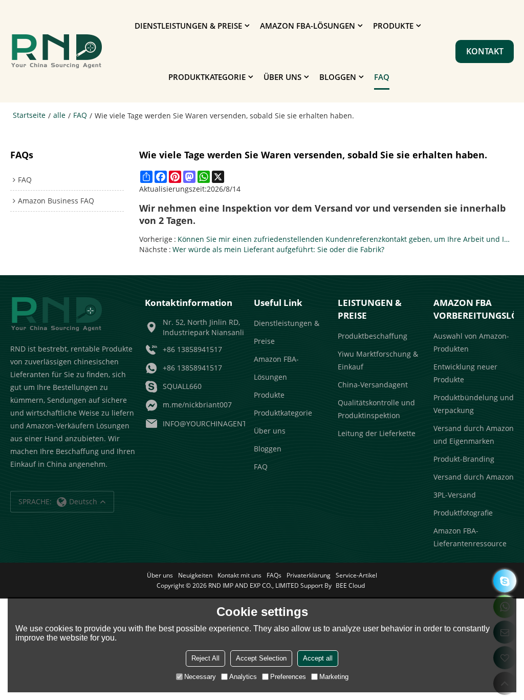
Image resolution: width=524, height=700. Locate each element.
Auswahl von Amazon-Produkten (471, 342)
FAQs (274, 575)
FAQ (381, 77)
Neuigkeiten (195, 575)
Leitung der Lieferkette (377, 433)
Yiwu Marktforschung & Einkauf (378, 360)
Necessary (200, 677)
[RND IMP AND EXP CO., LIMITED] (56, 51)
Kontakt (485, 51)
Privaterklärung (309, 575)
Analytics (243, 677)
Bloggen (337, 77)
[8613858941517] (504, 580)
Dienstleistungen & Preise (188, 25)
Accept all (318, 658)
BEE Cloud (350, 585)
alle (59, 115)
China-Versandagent (373, 384)
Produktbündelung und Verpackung (473, 404)
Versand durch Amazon (473, 477)
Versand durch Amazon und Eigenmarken (473, 434)
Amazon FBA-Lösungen (307, 25)
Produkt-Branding (463, 459)
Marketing (333, 677)
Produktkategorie (207, 77)
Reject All (205, 658)
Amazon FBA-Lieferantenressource (470, 537)
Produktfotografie (463, 513)
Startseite (29, 115)
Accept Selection (261, 658)
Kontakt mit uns (239, 575)
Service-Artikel (356, 575)
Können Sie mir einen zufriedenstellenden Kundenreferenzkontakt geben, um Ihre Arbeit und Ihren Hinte (346, 239)
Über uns (282, 77)
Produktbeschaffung (372, 336)
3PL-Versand (454, 495)
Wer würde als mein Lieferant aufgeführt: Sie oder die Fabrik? (278, 249)
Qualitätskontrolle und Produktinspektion (376, 409)
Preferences (288, 677)
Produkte (393, 25)
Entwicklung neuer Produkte (465, 373)
